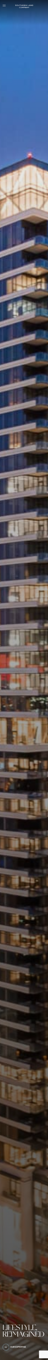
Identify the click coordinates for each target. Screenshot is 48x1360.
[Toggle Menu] (4, 5)
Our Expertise (18, 1347)
